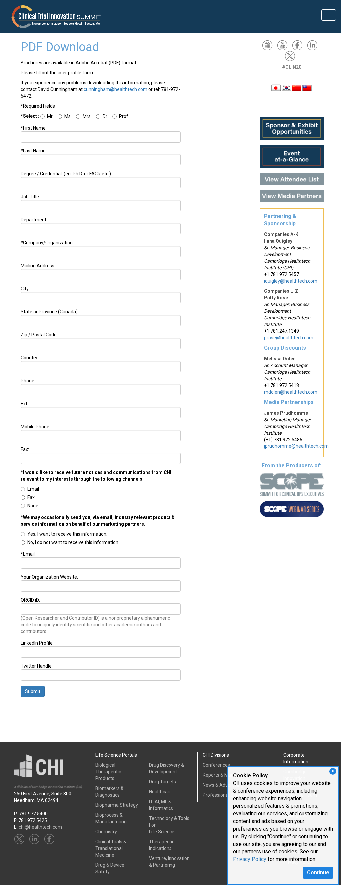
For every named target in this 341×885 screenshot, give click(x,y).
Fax (31, 497)
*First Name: (34, 128)
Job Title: (30, 196)
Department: (34, 219)
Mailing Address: (38, 265)
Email (33, 489)
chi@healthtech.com (40, 827)
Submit (32, 691)
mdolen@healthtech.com (290, 392)
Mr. (50, 116)
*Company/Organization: (47, 242)
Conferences (216, 765)
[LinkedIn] (314, 45)
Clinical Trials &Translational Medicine (110, 848)
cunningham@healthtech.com (115, 89)
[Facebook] (299, 45)
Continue (318, 872)
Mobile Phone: (35, 426)
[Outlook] (269, 45)
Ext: (24, 403)
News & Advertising (223, 785)
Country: (29, 357)
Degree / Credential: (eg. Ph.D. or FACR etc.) (66, 173)
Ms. (68, 116)
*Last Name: (34, 150)
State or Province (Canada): (50, 311)
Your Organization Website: (49, 577)
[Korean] (286, 87)
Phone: (28, 380)
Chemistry (106, 831)
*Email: (28, 554)
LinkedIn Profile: (37, 643)
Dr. (105, 116)
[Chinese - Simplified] (296, 87)
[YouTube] (284, 45)
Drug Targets (162, 781)
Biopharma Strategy (116, 805)
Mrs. (87, 116)
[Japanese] (276, 87)
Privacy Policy (249, 859)
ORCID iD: (30, 600)
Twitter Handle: (37, 666)
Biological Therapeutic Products (108, 771)
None (32, 505)
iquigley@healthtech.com (290, 281)
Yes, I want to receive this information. (67, 534)
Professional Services (225, 795)
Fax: (25, 449)
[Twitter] (292, 55)
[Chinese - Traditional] (307, 87)
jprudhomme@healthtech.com (296, 446)
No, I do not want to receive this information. (73, 542)
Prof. (124, 116)
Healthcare (160, 791)
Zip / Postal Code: (39, 334)
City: (25, 288)
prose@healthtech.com (288, 337)
